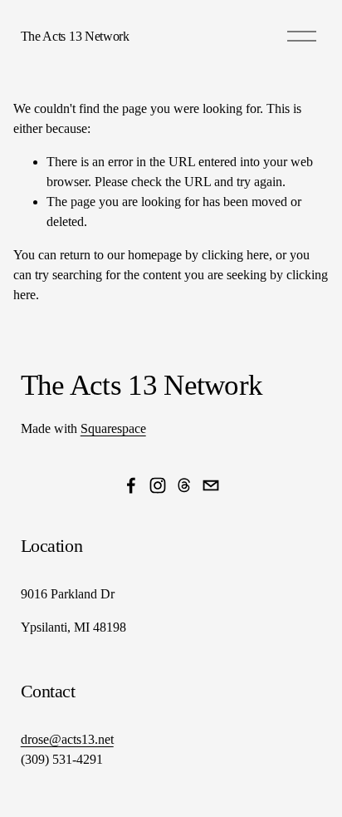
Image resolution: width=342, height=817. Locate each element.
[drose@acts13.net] (211, 485)
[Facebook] (131, 485)
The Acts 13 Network (75, 36)
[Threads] (184, 485)
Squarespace (113, 428)
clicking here (235, 255)
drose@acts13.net (67, 739)
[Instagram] (157, 485)
